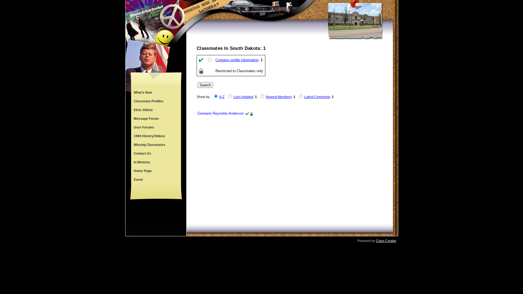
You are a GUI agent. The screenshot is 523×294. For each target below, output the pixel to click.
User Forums (144, 127)
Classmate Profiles (148, 101)
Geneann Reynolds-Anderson (220, 113)
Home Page (143, 171)
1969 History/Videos (149, 136)
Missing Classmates (149, 145)
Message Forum (146, 119)
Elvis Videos (143, 110)
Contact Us (142, 153)
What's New (143, 92)
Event (138, 180)
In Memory (142, 162)
